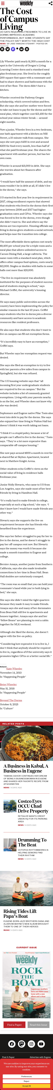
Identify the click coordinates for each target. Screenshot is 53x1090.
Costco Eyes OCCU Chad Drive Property (33, 805)
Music (7, 930)
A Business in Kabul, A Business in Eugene (26, 768)
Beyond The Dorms (11, 700)
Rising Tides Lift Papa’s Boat (20, 913)
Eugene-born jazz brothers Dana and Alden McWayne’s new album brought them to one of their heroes (26, 924)
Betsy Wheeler (8, 684)
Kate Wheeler (14, 668)
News (3, 43)
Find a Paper (14, 1024)
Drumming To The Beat (32, 842)
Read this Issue (38, 1024)
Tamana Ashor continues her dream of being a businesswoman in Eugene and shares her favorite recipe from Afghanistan (26, 779)
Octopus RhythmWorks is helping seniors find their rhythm (33, 852)
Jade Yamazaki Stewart (22, 43)
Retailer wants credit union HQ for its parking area (32, 818)
